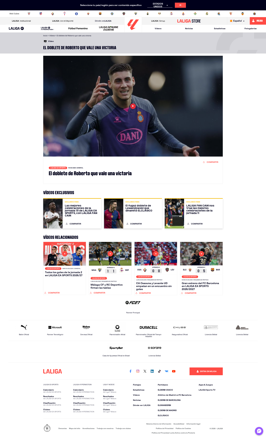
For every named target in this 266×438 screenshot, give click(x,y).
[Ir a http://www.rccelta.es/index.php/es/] (64, 14)
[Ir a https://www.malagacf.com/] (136, 14)
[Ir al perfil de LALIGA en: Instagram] (137, 371)
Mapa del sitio (74, 428)
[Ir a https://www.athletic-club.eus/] (29, 14)
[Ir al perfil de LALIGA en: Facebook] (130, 371)
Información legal (193, 424)
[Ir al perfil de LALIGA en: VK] (166, 371)
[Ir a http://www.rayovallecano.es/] (159, 14)
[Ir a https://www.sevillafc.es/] (231, 14)
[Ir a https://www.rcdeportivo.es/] (171, 14)
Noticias (189, 28)
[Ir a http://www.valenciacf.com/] (243, 14)
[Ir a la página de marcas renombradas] (47, 428)
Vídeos (158, 28)
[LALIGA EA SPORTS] (16, 29)
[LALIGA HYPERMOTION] (47, 28)
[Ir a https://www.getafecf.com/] (112, 14)
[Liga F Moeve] (78, 29)
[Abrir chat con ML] (259, 431)
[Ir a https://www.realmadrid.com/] (207, 14)
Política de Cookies (183, 428)
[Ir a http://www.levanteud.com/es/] (124, 14)
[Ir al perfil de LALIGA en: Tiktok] (159, 371)
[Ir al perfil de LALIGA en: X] (144, 371)
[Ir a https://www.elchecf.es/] (88, 14)
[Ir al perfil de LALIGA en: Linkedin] (152, 371)
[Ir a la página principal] (133, 31)
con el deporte (62, 21)
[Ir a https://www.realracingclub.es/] (148, 14)
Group (158, 21)
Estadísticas (219, 28)
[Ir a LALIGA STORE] (189, 21)
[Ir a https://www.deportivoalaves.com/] (76, 14)
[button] (16, 28)
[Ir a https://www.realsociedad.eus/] (219, 14)
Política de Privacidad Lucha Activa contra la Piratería (173, 433)
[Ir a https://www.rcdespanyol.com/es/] (183, 14)
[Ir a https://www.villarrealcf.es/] (254, 14)
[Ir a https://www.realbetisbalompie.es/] (195, 14)
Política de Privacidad (164, 428)
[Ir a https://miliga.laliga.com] (258, 21)
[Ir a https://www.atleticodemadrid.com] (41, 14)
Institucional (21, 21)
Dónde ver (103, 21)
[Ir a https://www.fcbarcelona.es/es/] (100, 14)
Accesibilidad (178, 424)
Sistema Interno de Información (158, 424)
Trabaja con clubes (123, 428)
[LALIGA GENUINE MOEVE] (108, 29)
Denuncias (62, 428)
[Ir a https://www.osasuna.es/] (53, 14)
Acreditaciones (88, 428)
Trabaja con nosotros (105, 428)
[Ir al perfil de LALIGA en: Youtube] (173, 371)
